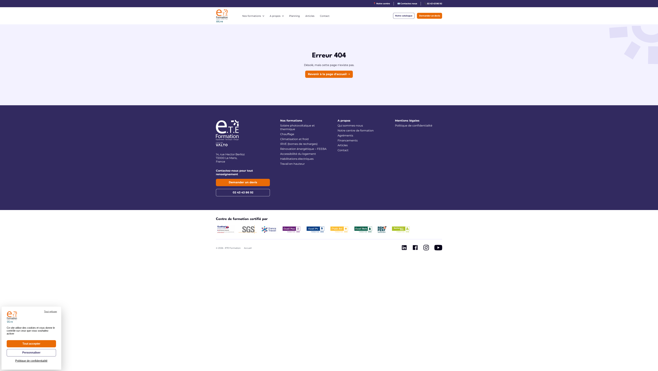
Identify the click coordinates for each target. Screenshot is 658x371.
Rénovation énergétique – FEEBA (303, 149)
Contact (325, 15)
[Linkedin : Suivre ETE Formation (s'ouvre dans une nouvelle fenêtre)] (404, 248)
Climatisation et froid (294, 139)
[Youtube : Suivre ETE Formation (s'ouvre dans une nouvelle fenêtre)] (438, 248)
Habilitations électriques (297, 158)
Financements (348, 140)
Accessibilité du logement (298, 153)
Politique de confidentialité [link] (31, 360)
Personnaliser (31, 352)
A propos (275, 15)
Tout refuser (50, 311)
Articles (309, 15)
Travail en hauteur (292, 163)
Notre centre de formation (356, 130)
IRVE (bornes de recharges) (299, 144)
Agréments (345, 135)
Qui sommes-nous (350, 125)
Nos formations (251, 15)
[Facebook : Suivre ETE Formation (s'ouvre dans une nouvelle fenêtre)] (415, 248)
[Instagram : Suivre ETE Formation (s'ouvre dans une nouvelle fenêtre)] (426, 248)
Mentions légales (407, 120)
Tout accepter (31, 343)
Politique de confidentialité (413, 125)
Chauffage (287, 134)
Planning (294, 15)
